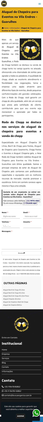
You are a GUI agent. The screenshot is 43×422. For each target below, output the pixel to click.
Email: (26, 212)
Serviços (5, 358)
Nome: (5, 212)
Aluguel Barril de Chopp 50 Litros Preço (16, 296)
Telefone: (6, 222)
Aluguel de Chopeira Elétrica (12, 305)
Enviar (20, 253)
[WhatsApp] (35, 413)
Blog (4, 362)
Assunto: (27, 222)
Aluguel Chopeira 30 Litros (12, 299)
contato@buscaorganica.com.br (18, 395)
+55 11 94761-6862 (12, 391)
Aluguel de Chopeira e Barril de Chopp (15, 302)
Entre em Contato (9, 337)
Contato (5, 367)
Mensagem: (7, 231)
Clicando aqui (31, 203)
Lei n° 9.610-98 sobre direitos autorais (28, 274)
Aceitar (20, 416)
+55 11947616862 (12, 386)
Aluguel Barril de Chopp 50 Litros (14, 293)
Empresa (6, 354)
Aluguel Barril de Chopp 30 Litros (14, 290)
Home (4, 349)
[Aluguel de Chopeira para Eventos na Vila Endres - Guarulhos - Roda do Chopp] (4, 4)
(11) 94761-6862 (32, 200)
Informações (7, 371)
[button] (40, 4)
